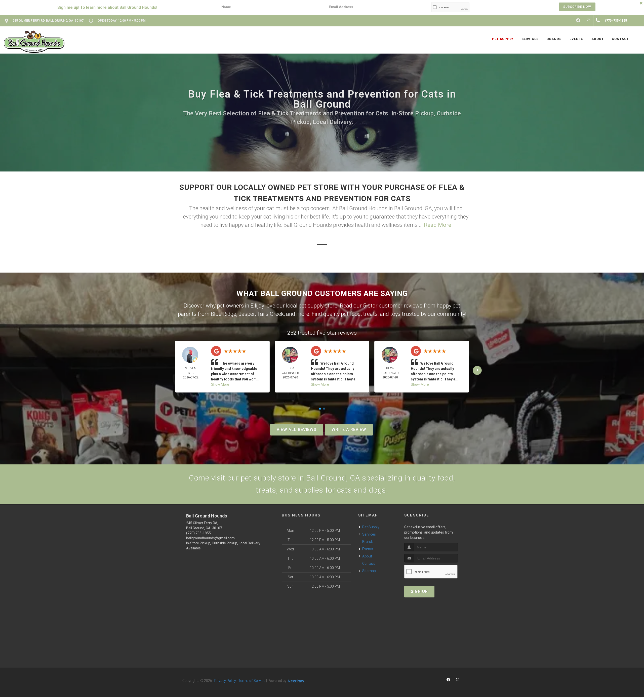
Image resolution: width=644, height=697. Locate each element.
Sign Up (419, 591)
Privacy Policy (225, 681)
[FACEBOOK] (578, 20)
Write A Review (349, 429)
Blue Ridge (223, 314)
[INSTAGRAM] (588, 20)
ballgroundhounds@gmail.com (210, 538)
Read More (437, 225)
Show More (220, 384)
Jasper (246, 314)
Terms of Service (251, 681)
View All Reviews (296, 429)
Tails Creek (270, 314)
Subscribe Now (577, 7)
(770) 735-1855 (198, 533)
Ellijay (257, 305)
